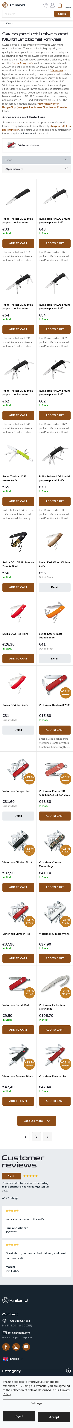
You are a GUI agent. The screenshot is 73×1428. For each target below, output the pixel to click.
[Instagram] (16, 1347)
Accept (54, 1417)
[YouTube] (26, 1347)
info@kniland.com (19, 1333)
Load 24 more (34, 1121)
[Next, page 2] (36, 1136)
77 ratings (11, 1198)
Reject (19, 1416)
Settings (36, 1403)
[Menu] (68, 5)
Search (62, 14)
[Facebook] (6, 1347)
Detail (54, 587)
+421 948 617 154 (19, 1321)
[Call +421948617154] (45, 5)
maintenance (27, 133)
